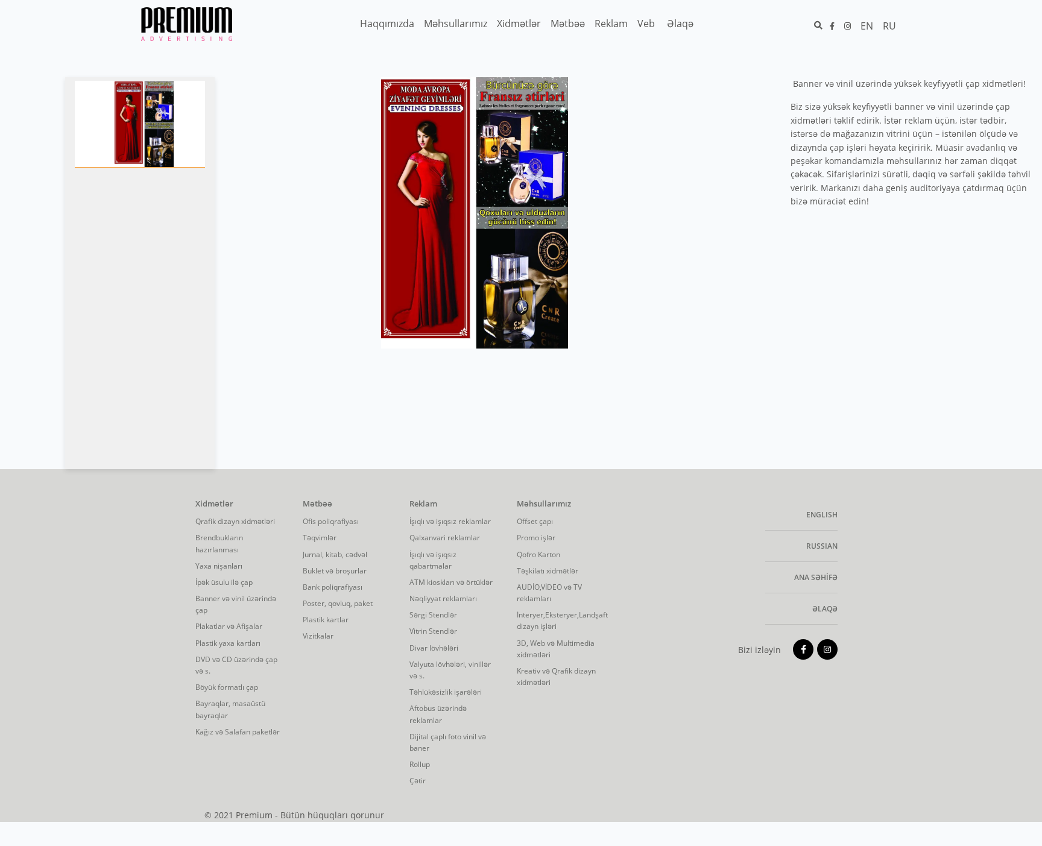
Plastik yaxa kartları (227, 643)
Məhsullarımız (544, 504)
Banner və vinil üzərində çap (235, 604)
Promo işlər (536, 537)
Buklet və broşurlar (335, 571)
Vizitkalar (318, 636)
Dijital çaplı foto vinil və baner (447, 742)
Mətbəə (317, 504)
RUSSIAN (822, 546)
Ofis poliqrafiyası (331, 521)
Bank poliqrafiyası (332, 587)
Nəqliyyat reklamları (443, 598)
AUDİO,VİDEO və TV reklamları (549, 593)
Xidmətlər (214, 504)
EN (866, 26)
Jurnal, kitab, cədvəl (335, 554)
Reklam (423, 504)
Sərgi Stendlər (433, 615)
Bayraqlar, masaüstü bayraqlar (230, 709)
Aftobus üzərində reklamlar (438, 714)
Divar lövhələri (433, 648)
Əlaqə (825, 609)
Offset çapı (535, 521)
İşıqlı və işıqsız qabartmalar (432, 560)
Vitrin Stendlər (433, 631)
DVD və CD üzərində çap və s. (236, 665)
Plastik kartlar (326, 619)
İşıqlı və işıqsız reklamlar (450, 521)
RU (889, 26)
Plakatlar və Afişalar (228, 626)
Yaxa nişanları (218, 566)
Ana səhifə (816, 577)
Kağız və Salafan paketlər (237, 732)
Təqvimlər (319, 537)
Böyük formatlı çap (226, 687)
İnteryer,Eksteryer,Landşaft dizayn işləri (561, 620)
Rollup (419, 764)
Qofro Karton (538, 554)
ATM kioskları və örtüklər (451, 582)
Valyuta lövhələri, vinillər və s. (450, 670)
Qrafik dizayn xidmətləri (235, 521)
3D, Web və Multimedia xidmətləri (556, 649)
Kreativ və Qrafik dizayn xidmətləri (556, 676)
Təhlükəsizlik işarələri (445, 692)
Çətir (417, 780)
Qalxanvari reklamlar (444, 537)
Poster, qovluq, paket (338, 603)
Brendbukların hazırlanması (219, 543)
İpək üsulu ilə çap (224, 582)
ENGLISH (822, 515)
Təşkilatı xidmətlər (547, 571)
